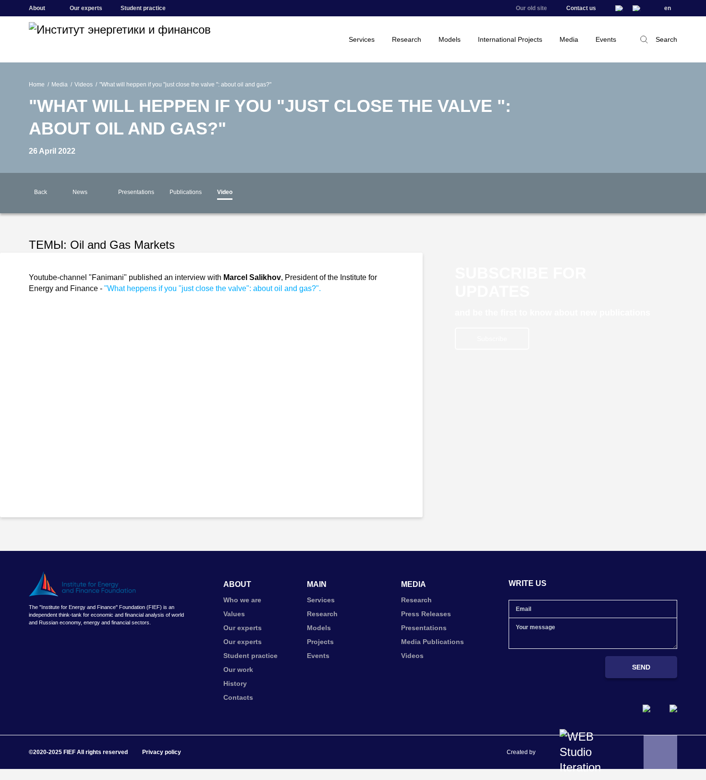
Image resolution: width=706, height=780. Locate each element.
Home (37, 84)
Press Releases (426, 614)
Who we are (242, 600)
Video (224, 192)
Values (234, 614)
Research (406, 39)
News (80, 192)
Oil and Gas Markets (122, 244)
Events (606, 39)
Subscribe (492, 338)
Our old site (531, 8)
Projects (320, 642)
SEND (641, 667)
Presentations (136, 192)
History (235, 683)
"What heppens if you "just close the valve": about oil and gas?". (212, 288)
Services (362, 39)
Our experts (86, 8)
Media (569, 39)
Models (449, 39)
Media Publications (432, 642)
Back (40, 192)
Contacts (238, 697)
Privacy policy (161, 752)
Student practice (143, 8)
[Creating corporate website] (585, 752)
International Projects (510, 39)
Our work (238, 669)
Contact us (581, 8)
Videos (83, 84)
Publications (186, 192)
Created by (521, 752)
